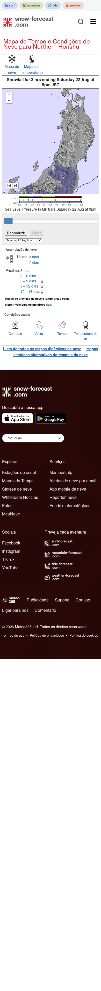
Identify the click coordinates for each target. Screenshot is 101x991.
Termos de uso (13, 635)
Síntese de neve (17, 489)
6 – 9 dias (28, 280)
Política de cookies (83, 635)
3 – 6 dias (28, 275)
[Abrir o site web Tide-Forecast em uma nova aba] (53, 5)
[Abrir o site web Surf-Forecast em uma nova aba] (10, 5)
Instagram (11, 551)
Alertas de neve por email (72, 481)
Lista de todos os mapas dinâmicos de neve (42, 348)
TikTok (8, 559)
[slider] (8, 221)
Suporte (62, 600)
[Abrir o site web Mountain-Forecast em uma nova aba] (31, 5)
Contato (83, 600)
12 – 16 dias (30, 291)
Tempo (62, 333)
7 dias (34, 262)
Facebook (11, 543)
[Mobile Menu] (93, 21)
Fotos (7, 505)
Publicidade (38, 600)
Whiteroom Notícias (20, 497)
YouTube (10, 568)
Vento (38, 333)
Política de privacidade (47, 635)
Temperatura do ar (85, 336)
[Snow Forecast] (26, 21)
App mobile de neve (67, 489)
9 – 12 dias (29, 286)
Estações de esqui (19, 472)
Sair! (49, 304)
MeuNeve (11, 514)
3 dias (34, 256)
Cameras (15, 333)
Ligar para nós (15, 610)
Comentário (45, 610)
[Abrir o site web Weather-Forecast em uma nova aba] (73, 5)
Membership (60, 472)
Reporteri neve (63, 497)
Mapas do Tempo (18, 481)
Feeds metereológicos (69, 505)
